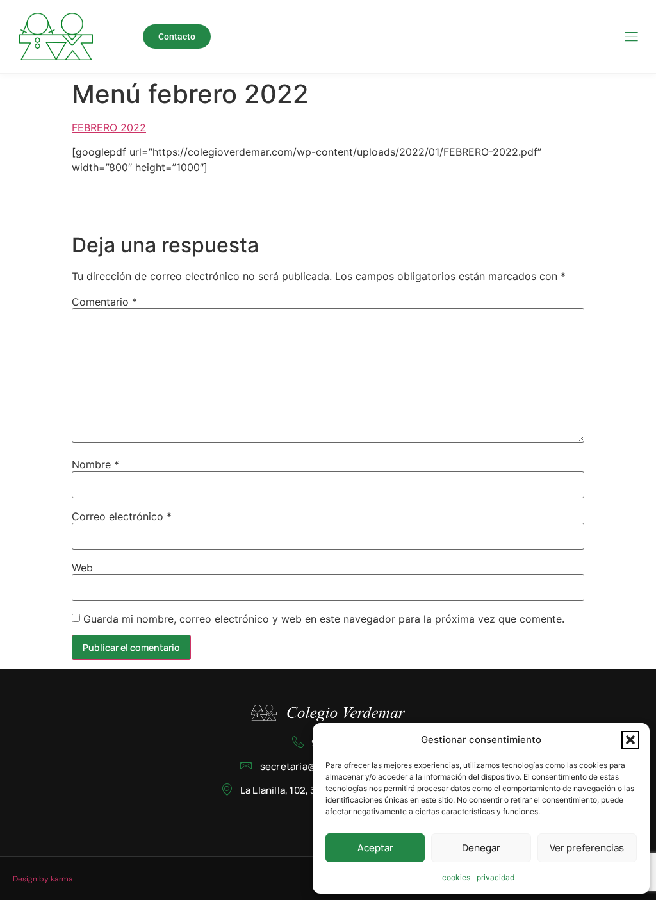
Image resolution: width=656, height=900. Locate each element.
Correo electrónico (122, 516)
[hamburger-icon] (630, 37)
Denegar (481, 848)
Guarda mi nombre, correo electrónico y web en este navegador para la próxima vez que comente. (323, 619)
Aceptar (375, 848)
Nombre (95, 464)
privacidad (495, 877)
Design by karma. (43, 879)
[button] (630, 739)
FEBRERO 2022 (109, 127)
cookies (456, 877)
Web (82, 567)
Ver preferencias (587, 848)
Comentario (104, 302)
